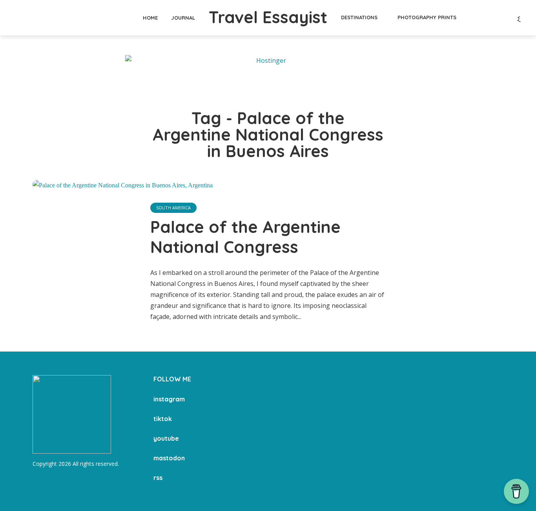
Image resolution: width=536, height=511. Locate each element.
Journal (183, 18)
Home (150, 18)
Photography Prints (426, 17)
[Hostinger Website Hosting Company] (268, 72)
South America (173, 208)
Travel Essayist (268, 17)
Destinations (359, 17)
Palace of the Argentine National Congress (245, 237)
